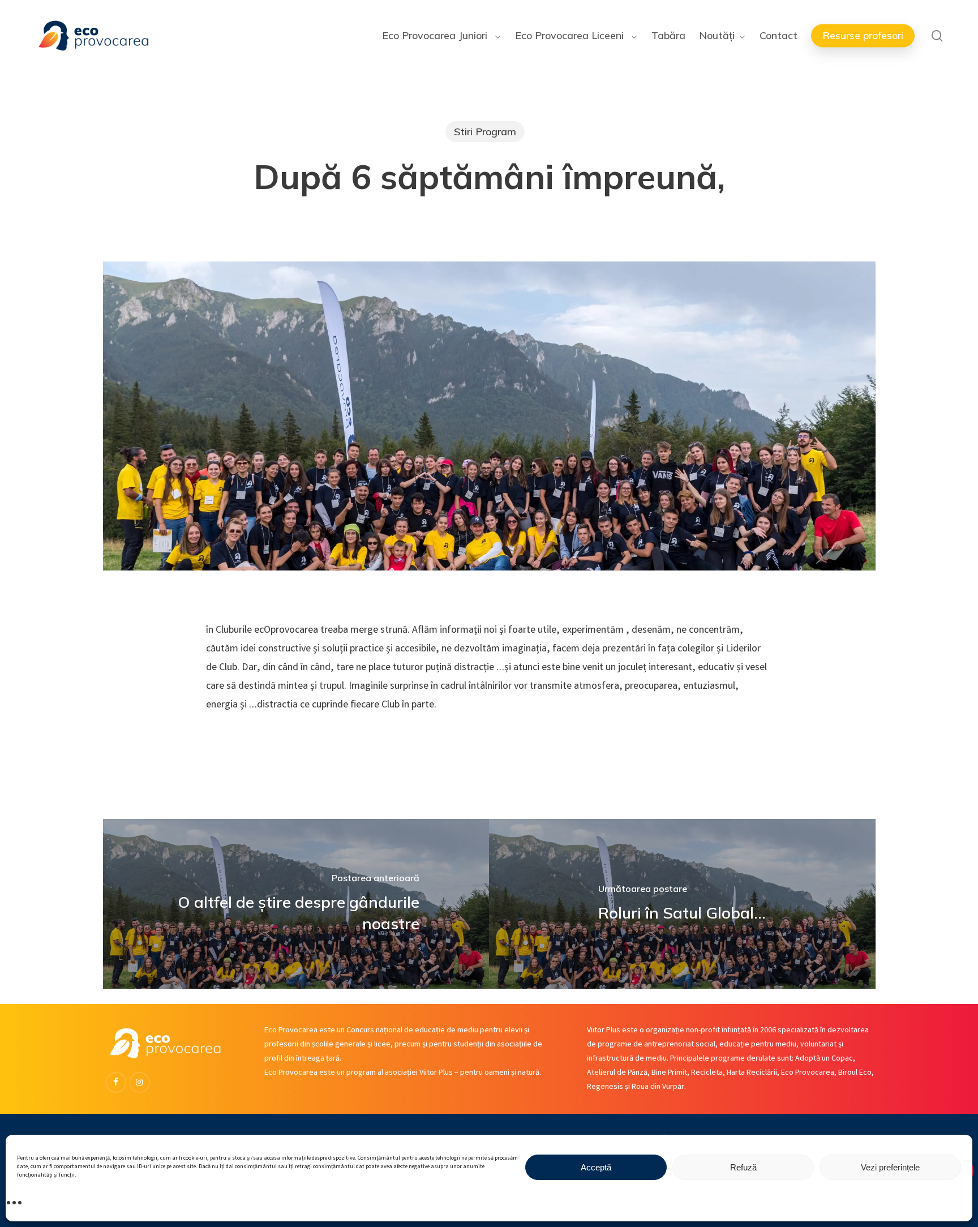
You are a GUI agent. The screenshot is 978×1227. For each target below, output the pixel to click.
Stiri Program (485, 131)
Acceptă (596, 1167)
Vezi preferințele (890, 1167)
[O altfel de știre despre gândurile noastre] (296, 904)
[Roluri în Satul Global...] (682, 904)
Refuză (743, 1167)
